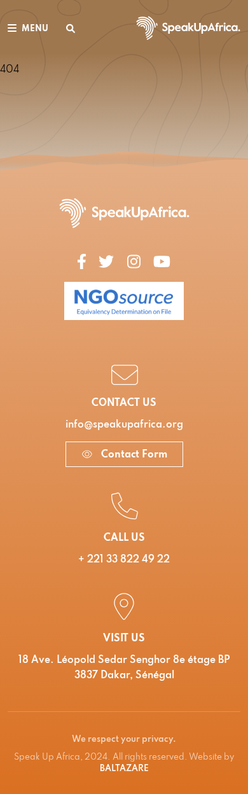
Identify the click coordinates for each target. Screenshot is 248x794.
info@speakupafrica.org (124, 425)
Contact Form (133, 455)
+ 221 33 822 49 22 (124, 560)
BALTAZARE (124, 769)
